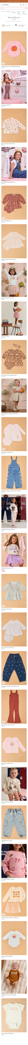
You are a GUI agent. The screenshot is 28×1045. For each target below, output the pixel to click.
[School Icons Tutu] (14, 318)
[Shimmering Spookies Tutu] (14, 550)
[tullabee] (6, 4)
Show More (15, 1038)
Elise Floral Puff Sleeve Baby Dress (9, 375)
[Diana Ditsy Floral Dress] (14, 591)
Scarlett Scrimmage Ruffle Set (8, 529)
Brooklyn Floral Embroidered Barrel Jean (10, 686)
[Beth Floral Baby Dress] (14, 203)
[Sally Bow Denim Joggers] (14, 822)
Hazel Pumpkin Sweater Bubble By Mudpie (10, 66)
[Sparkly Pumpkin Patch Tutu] (14, 280)
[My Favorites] (25, 33)
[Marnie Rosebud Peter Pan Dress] (14, 241)
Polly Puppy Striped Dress (7, 452)
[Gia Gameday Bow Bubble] (14, 784)
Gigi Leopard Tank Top (6, 105)
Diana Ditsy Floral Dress (6, 609)
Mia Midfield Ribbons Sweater (7, 879)
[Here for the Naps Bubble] (14, 938)
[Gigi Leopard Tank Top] (14, 87)
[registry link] (23, 4)
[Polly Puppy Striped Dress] (14, 434)
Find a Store (21, 25)
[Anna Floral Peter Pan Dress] (14, 629)
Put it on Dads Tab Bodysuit (7, 1033)
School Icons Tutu (5, 336)
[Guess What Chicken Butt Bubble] (14, 977)
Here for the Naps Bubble (7, 956)
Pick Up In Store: (22, 24)
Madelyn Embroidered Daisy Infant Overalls (10, 491)
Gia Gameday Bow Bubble (7, 802)
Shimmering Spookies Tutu (7, 568)
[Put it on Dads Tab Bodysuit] (14, 1015)
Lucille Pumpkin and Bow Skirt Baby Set (10, 917)
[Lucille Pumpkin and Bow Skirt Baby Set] (14, 900)
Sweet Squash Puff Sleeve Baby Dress (9, 413)
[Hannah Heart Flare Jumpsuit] (14, 707)
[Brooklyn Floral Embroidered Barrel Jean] (14, 668)
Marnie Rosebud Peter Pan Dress (8, 259)
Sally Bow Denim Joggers (6, 840)
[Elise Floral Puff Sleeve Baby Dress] (14, 357)
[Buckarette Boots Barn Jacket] (14, 125)
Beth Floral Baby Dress (6, 220)
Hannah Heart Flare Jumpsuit (7, 724)
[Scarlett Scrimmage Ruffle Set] (14, 511)
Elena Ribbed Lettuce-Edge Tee (8, 182)
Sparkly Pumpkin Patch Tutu (7, 298)
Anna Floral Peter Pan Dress (7, 647)
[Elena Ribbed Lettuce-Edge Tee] (14, 164)
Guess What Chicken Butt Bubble (8, 994)
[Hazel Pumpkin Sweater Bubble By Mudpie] (14, 48)
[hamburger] (1, 5)
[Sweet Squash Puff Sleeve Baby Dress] (14, 396)
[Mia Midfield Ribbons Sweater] (14, 861)
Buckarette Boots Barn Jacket (8, 143)
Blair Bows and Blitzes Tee (7, 763)
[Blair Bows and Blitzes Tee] (14, 745)
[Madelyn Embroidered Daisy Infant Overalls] (14, 473)
